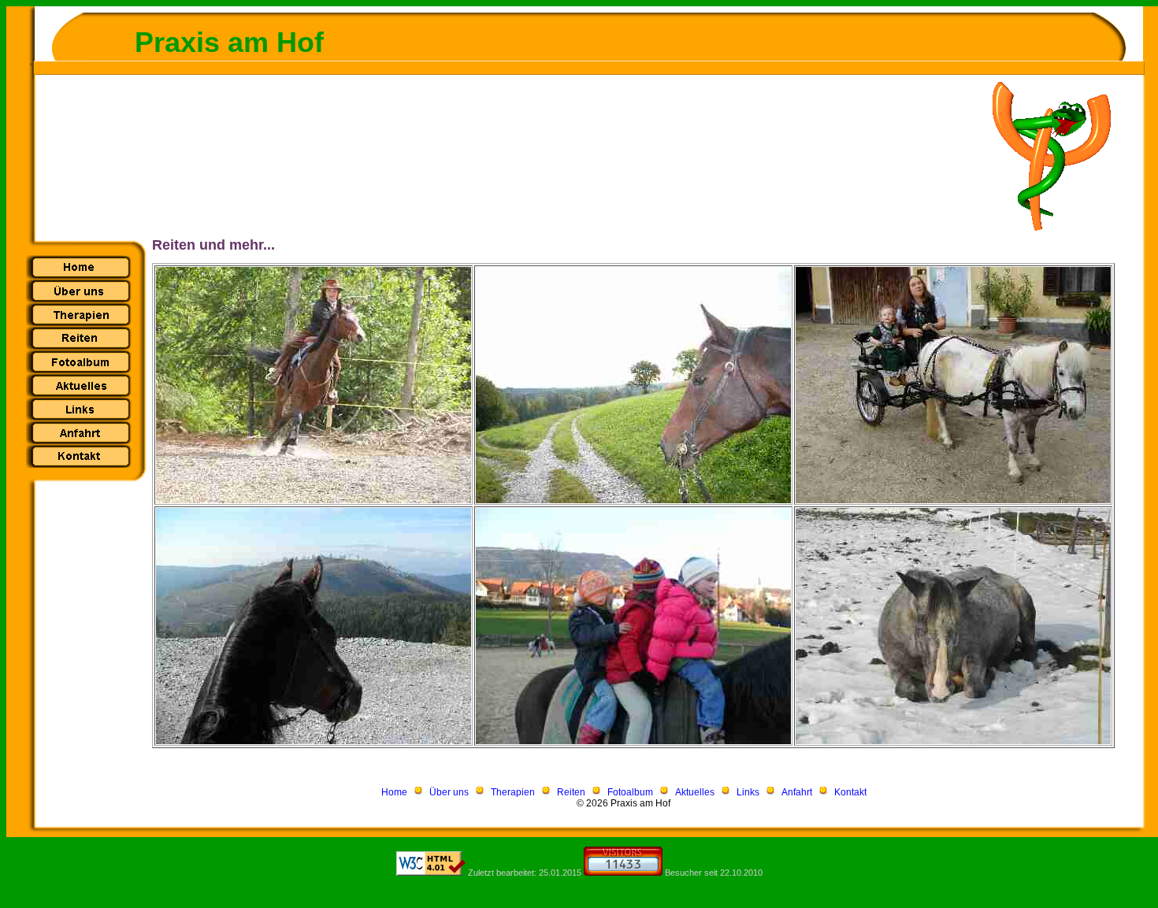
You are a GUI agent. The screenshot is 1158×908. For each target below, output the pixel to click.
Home (394, 792)
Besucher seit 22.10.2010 (714, 872)
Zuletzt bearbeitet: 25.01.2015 (523, 872)
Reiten (571, 792)
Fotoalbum (630, 792)
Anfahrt (796, 792)
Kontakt (850, 792)
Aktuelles (694, 792)
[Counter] (623, 872)
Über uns (449, 792)
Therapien (513, 792)
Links (748, 792)
